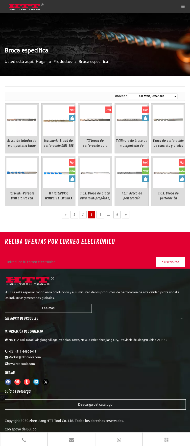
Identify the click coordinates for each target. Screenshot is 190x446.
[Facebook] (8, 382)
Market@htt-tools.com (24, 357)
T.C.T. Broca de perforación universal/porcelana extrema (168, 196)
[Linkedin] (36, 382)
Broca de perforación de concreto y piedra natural (168, 143)
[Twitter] (46, 382)
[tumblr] (27, 382)
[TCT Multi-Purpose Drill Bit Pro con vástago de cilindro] (21, 172)
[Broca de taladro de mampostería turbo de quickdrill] (21, 119)
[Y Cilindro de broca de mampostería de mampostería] (131, 119)
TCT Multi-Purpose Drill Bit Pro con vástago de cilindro (22, 196)
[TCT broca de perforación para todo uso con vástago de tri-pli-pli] (95, 119)
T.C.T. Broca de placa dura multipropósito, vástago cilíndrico (95, 196)
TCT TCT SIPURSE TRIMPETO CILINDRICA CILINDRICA (58, 196)
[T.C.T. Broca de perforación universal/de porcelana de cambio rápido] (131, 172)
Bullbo (31, 429)
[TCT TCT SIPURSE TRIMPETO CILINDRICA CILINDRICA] (58, 172)
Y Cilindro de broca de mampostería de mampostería (131, 143)
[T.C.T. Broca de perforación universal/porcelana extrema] (168, 172)
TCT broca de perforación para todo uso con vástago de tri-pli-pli (95, 143)
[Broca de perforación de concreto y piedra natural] (168, 119)
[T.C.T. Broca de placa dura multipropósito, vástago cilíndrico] (95, 172)
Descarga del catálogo (95, 404)
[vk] (17, 382)
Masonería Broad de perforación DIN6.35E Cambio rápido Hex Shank (58, 143)
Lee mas (48, 308)
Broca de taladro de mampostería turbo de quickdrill (21, 143)
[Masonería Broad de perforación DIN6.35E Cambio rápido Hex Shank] (58, 119)
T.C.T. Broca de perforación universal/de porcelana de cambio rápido (131, 196)
